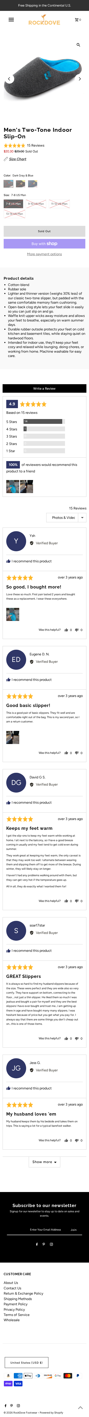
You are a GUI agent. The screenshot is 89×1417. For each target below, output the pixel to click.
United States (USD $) (26, 1362)
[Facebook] (37, 1245)
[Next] (79, 79)
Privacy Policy (14, 1309)
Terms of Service (17, 1315)
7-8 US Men (13, 203)
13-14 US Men (14, 213)
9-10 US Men (36, 203)
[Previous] (9, 79)
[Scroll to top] (80, 1408)
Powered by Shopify (51, 1412)
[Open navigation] (11, 19)
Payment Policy (15, 1304)
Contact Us (12, 1288)
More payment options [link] (44, 254)
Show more (42, 1162)
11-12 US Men (59, 203)
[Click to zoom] (78, 44)
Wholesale (12, 1320)
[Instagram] (51, 1245)
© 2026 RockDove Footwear (21, 1412)
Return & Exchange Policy (23, 1293)
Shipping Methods (18, 1299)
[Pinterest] (44, 1245)
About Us (11, 1283)
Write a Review (44, 389)
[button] (24, 145)
